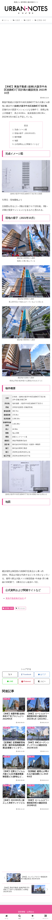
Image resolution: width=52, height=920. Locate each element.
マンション (21, 608)
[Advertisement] (26, 54)
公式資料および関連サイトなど (27, 144)
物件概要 (18, 137)
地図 (16, 141)
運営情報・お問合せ (26, 912)
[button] (42, 681)
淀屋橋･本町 (9, 608)
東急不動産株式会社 (15, 598)
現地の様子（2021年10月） (25, 133)
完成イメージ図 (21, 130)
